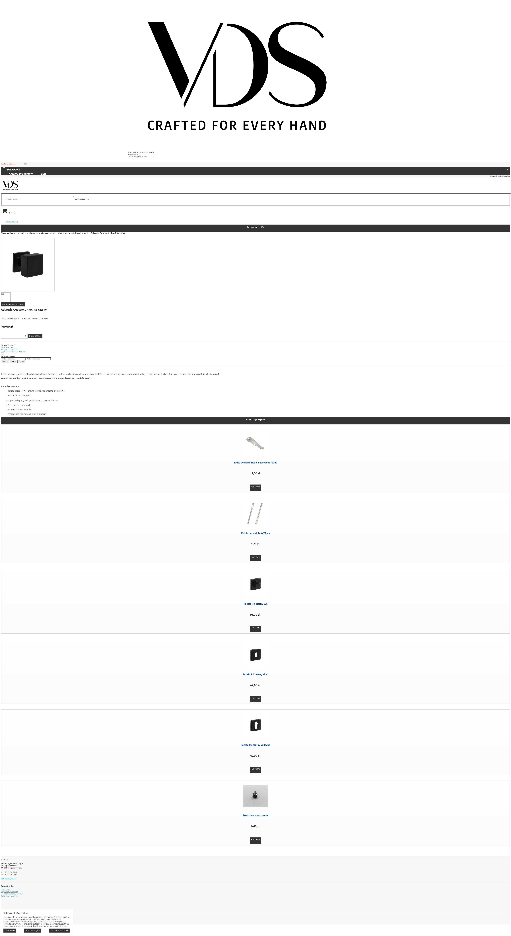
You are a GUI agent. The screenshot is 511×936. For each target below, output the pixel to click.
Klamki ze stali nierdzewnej (42, 233)
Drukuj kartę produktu (12, 305)
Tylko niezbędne (32, 930)
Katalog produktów (8, 164)
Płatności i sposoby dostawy (12, 894)
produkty (22, 233)
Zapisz (13, 362)
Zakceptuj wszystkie (59, 930)
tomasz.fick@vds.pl (9, 878)
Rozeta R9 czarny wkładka (255, 744)
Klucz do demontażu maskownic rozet (255, 462)
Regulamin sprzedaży (9, 892)
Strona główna (8, 233)
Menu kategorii (12, 222)
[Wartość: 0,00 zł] (5, 212)
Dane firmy (5, 889)
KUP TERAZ (255, 486)
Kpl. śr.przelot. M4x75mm (255, 533)
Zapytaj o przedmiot (9, 349)
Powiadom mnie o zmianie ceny (13, 351)
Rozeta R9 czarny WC (255, 603)
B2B (25, 164)
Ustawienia (10, 930)
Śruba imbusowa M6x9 (255, 815)
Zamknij (5, 362)
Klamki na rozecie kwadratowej (73, 233)
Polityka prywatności (9, 896)
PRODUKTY (14, 169)
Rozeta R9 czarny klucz (256, 674)
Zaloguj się (493, 176)
